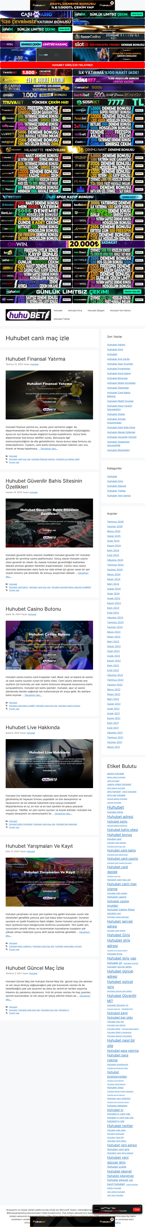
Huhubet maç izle (49, 1010)
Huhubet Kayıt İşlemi (119, 373)
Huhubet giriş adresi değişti (117, 950)
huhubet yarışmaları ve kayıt (68, 946)
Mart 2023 (113, 641)
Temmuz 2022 (115, 680)
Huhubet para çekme (117, 1057)
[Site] (36, 110)
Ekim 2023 (113, 608)
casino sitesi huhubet (119, 784)
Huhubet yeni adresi (122, 1145)
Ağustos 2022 (115, 675)
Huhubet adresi (120, 816)
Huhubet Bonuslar (117, 378)
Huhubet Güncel (131, 963)
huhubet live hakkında (66, 824)
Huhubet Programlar (118, 368)
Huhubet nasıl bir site (121, 1043)
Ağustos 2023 (115, 617)
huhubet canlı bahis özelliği (22, 705)
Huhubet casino (116, 896)
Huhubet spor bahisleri (119, 1098)
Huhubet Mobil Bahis (130, 1029)
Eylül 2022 (113, 670)
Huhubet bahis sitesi (122, 830)
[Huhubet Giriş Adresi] (28, 314)
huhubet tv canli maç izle (120, 1117)
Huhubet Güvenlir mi (117, 1005)
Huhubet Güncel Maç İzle (35, 968)
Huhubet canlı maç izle (19, 459)
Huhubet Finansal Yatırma (35, 359)
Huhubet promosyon (117, 1064)
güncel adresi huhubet (117, 799)
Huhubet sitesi (115, 1087)
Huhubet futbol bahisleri (118, 917)
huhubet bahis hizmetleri (20, 824)
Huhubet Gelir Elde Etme (121, 427)
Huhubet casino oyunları (118, 903)
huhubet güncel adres (119, 966)
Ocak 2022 (113, 708)
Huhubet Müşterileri (118, 450)
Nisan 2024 (113, 579)
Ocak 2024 (113, 593)
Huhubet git (114, 963)
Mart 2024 (113, 584)
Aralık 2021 (113, 713)
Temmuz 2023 (115, 622)
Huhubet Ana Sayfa (118, 359)
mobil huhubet (132, 1184)
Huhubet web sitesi (116, 1130)
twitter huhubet (114, 1188)
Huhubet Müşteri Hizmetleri (119, 1036)
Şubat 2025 (114, 536)
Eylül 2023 (113, 612)
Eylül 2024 (113, 555)
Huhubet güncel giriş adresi (119, 991)
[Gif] (72, 149)
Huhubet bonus (119, 835)
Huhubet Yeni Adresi (120, 310)
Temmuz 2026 (115, 521)
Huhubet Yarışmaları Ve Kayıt (39, 846)
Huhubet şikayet (119, 1171)
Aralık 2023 (113, 598)
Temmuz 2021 (115, 737)
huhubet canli (114, 839)
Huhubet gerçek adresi (120, 923)
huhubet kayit (127, 1009)
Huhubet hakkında (113, 1009)
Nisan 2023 (113, 636)
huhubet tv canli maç (118, 1113)
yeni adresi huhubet (116, 1192)
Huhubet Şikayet (96, 310)
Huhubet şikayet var (120, 1180)
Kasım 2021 (113, 718)
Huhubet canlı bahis (18, 587)
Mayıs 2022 (113, 689)
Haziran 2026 (115, 526)
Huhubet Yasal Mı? (115, 1137)
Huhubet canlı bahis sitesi (117, 855)
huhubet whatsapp (115, 1134)
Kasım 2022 (114, 660)
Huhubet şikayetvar (120, 1175)
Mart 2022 (113, 699)
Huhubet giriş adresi (118, 943)
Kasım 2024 (114, 545)
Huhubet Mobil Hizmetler (121, 383)
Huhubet (58, 310)
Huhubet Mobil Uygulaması (119, 1032)
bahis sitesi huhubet (116, 777)
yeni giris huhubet (115, 1195)
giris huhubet (114, 791)
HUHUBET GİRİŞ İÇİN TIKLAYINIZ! (72, 65)
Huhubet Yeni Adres (116, 1141)
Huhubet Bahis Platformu (117, 825)
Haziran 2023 (115, 627)
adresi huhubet (115, 773)
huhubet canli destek (116, 843)
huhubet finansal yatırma (43, 459)
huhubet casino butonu (69, 705)
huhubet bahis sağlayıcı (20, 946)
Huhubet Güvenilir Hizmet (122, 437)
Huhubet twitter (120, 1126)
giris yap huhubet (116, 795)
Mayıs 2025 (113, 531)
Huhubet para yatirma (123, 1050)
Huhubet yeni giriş (118, 1149)
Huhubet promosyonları (117, 1074)
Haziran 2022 (114, 684)
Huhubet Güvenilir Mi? (122, 998)
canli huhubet (113, 781)
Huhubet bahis (117, 821)
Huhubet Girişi (114, 954)
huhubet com (114, 913)
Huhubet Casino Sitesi (121, 909)
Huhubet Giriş (75, 310)
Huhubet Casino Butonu (33, 609)
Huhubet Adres (115, 812)
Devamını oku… (49, 448)
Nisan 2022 (113, 694)
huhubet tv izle (115, 1121)
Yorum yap (14, 462)
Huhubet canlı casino (122, 858)
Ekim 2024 (113, 550)
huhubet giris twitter (116, 930)
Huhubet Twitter (62, 319)
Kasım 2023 (114, 603)
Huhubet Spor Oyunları (120, 363)
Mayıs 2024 (114, 574)
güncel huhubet (114, 802)
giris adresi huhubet (116, 788)
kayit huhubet (116, 1184)
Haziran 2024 (115, 569)
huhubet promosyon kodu (117, 1068)
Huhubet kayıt (117, 1013)
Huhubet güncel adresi (120, 973)
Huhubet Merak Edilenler (121, 432)
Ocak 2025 (113, 540)
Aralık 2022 (113, 656)
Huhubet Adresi (116, 344)
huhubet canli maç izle (116, 846)
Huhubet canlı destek (117, 869)
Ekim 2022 (113, 665)
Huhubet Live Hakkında (33, 727)
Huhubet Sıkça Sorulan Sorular (118, 1102)
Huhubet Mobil (113, 1029)
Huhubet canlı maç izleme (122, 886)
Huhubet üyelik (116, 1166)
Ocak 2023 (113, 651)
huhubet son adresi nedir (68, 459)
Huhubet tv (63, 1010)
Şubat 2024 (114, 588)
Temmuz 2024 (115, 564)
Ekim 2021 (113, 723)
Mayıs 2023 (114, 632)
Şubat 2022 (114, 703)
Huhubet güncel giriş (120, 984)
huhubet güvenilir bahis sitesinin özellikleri (71, 587)
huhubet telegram (117, 1105)
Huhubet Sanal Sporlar (116, 1084)
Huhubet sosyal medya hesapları (120, 1091)
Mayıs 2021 (113, 747)
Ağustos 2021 (115, 732)
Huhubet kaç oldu (120, 1017)
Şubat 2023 (114, 646)
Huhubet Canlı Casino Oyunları (119, 863)
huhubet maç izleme (116, 1025)
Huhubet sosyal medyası (116, 1095)
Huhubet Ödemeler (118, 387)
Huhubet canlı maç (114, 876)
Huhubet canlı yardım (117, 893)
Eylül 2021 (113, 727)
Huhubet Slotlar (116, 414)
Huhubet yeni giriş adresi (120, 1153)
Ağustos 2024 (115, 560)
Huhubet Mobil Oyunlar (120, 401)
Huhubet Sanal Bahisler (115, 1081)
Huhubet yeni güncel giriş (118, 1159)
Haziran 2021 (114, 742)
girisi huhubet (129, 791)
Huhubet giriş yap (121, 958)
